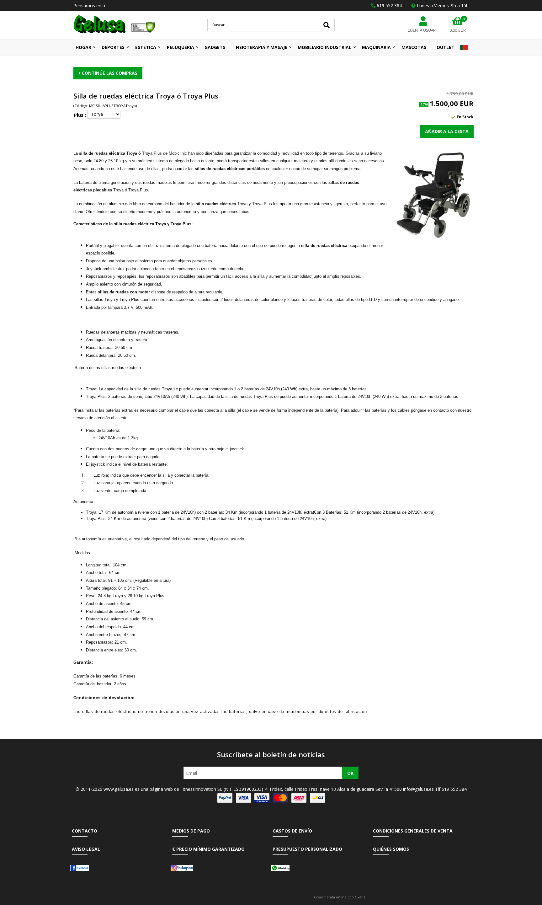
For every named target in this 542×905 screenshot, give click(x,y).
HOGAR (83, 47)
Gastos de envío (292, 831)
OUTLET (445, 47)
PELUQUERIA (180, 47)
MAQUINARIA (376, 47)
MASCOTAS (413, 47)
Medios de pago (191, 831)
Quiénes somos (391, 849)
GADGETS (215, 47)
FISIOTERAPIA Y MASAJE (261, 47)
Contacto (84, 831)
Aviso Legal (86, 849)
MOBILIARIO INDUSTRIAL (324, 47)
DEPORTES (113, 47)
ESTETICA (145, 47)
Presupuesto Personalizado (307, 849)
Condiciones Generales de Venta (413, 831)
